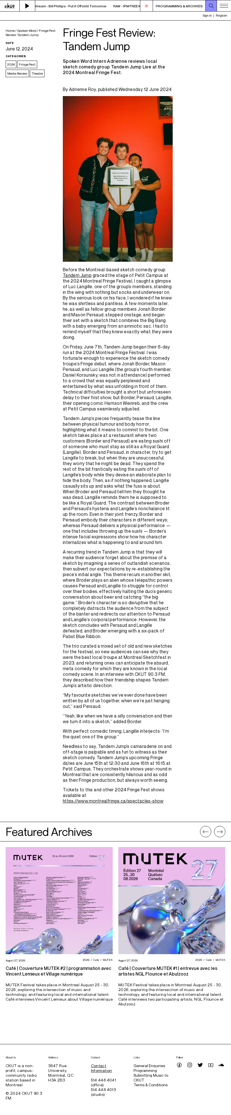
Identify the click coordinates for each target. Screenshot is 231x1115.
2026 (85, 959)
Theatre (37, 73)
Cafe (95, 959)
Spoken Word (26, 30)
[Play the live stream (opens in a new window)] (27, 6)
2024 (11, 64)
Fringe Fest (27, 64)
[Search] (211, 6)
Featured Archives (49, 831)
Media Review (17, 73)
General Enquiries (149, 1065)
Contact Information (101, 1068)
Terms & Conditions (151, 1084)
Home (10, 30)
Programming (145, 1070)
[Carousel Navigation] (212, 831)
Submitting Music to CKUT (151, 1077)
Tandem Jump (77, 275)
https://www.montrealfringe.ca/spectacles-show (113, 801)
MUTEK (107, 959)
